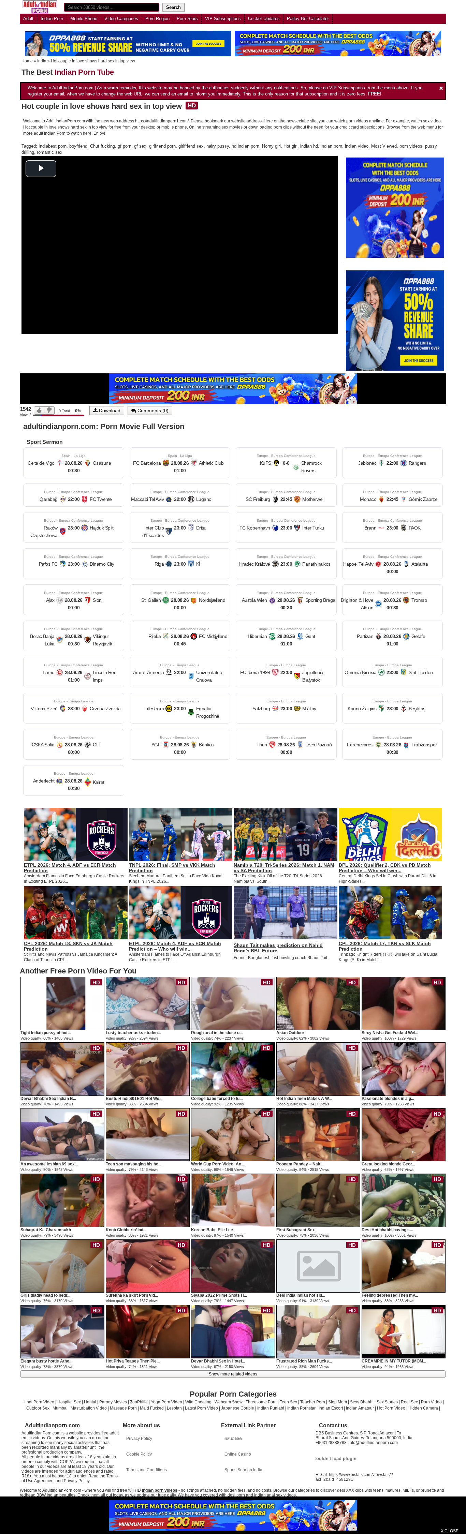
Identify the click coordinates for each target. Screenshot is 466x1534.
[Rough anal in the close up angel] (233, 1003)
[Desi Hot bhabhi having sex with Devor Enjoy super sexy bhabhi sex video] (404, 1200)
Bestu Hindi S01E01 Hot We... (134, 1098)
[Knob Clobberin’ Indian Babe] (148, 1200)
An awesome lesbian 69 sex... (49, 1164)
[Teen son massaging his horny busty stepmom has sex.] (148, 1134)
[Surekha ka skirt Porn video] (148, 1265)
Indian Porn (52, 18)
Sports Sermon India (243, 1470)
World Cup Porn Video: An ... (218, 1164)
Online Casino (237, 1454)
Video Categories (121, 18)
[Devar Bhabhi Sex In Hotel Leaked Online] (233, 1331)
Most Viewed (384, 146)
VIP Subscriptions (223, 18)
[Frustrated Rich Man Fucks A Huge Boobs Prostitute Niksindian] (318, 1331)
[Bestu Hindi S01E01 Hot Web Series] (148, 1068)
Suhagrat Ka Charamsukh (45, 1229)
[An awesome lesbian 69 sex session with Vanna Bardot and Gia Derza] (62, 1134)
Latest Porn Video (201, 1408)
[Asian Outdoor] (318, 1003)
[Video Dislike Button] (49, 410)
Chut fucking (102, 146)
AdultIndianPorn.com (65, 121)
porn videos (410, 146)
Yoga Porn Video (166, 1402)
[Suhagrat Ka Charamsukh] (62, 1200)
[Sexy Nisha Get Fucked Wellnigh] (404, 1003)
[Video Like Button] (39, 410)
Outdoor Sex (37, 1408)
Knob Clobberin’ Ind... (126, 1229)
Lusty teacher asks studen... (133, 1032)
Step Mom (337, 1402)
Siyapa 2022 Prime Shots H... (219, 1295)
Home (27, 61)
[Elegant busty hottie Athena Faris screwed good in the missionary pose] (62, 1331)
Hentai (90, 1402)
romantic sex (49, 152)
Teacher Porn (312, 1402)
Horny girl (271, 146)
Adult (28, 18)
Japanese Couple (237, 1408)
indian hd (309, 146)
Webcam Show (229, 1402)
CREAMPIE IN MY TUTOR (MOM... (394, 1361)
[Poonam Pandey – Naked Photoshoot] (318, 1134)
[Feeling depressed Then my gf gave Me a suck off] (404, 1265)
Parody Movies (113, 1402)
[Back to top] (446, 1514)
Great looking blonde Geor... (388, 1164)
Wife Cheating (198, 1402)
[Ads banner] (233, 1515)
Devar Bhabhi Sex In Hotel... (218, 1361)
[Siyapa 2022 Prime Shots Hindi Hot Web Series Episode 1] (233, 1265)
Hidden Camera (423, 1408)
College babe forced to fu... (217, 1098)
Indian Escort (331, 1408)
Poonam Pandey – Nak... (299, 1164)
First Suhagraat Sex (295, 1229)
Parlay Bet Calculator (308, 18)
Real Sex (409, 1402)
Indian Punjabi (270, 1408)
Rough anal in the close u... (217, 1032)
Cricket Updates (264, 18)
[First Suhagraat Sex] (318, 1200)
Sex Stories (387, 1402)
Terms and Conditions (146, 1470)
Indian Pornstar (301, 1408)
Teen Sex (288, 1402)
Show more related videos (233, 1374)
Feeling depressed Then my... (390, 1295)
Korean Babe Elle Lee (212, 1229)
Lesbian (174, 1408)
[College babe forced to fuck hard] (233, 1068)
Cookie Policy (139, 1454)
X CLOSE (449, 1531)
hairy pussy (217, 146)
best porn (57, 146)
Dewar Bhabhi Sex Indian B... (48, 1098)
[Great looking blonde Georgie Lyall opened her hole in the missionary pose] (404, 1134)
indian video (356, 146)
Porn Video (431, 1402)
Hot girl (290, 146)
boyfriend (78, 146)
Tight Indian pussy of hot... (45, 1032)
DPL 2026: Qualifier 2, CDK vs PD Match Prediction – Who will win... (385, 867)
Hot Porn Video (391, 1408)
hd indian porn (245, 146)
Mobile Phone (83, 18)
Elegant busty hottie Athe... (46, 1361)
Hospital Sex (69, 1402)
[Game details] (74, 463)
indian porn (331, 146)
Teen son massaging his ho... (133, 1164)
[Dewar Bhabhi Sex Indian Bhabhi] (62, 1068)
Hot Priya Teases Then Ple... (133, 1361)
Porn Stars (187, 18)
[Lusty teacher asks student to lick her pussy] (148, 1003)
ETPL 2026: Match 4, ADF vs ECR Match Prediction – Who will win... (175, 946)
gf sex (140, 146)
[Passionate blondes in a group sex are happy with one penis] (404, 1068)
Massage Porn (123, 1408)
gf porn (124, 146)
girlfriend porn (162, 146)
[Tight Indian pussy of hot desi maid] (62, 1003)
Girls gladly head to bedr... (45, 1295)
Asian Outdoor (290, 1032)
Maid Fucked (152, 1408)
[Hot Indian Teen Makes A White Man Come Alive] (318, 1068)
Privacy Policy (139, 1438)
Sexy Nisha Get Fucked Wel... (390, 1032)
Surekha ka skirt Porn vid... (132, 1295)
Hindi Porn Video (38, 1402)
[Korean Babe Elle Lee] (233, 1200)
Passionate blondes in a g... (388, 1098)
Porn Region (157, 18)
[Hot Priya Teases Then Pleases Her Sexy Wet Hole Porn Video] (148, 1331)
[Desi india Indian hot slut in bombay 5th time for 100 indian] (318, 1265)
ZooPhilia (139, 1402)
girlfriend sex (191, 146)
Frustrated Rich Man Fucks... (304, 1361)
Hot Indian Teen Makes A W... (304, 1098)
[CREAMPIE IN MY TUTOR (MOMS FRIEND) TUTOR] (404, 1331)
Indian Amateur (360, 1408)
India (41, 61)
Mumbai (60, 1408)
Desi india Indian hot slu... (300, 1295)
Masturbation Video (89, 1408)
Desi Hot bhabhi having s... (387, 1229)
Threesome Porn (261, 1402)
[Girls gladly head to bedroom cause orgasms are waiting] (62, 1265)
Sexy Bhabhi (362, 1402)
